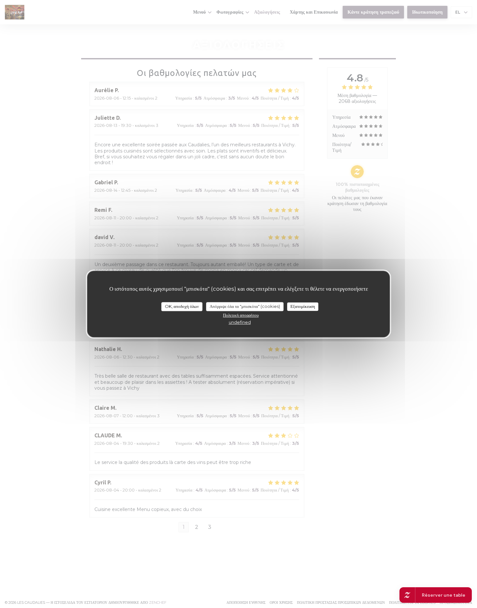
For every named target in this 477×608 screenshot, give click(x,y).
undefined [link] (240, 322)
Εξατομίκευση (302, 306)
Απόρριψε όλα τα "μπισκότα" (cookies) (245, 306)
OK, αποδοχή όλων (182, 306)
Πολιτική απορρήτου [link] (241, 315)
